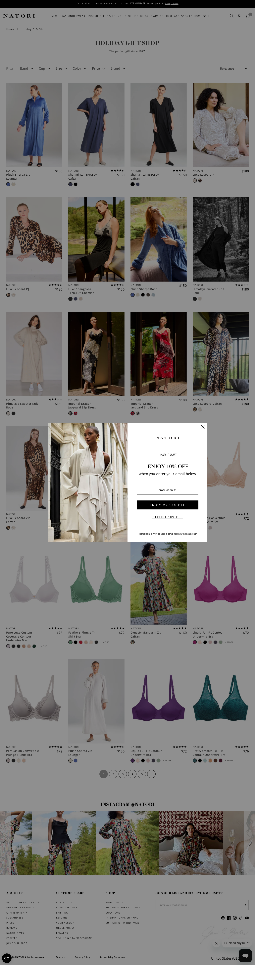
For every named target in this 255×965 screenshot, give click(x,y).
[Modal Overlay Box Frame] (127, 482)
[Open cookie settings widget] (7, 958)
